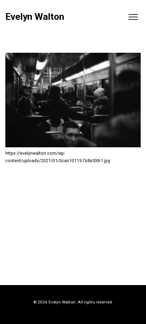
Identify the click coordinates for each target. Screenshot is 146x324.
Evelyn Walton (34, 17)
